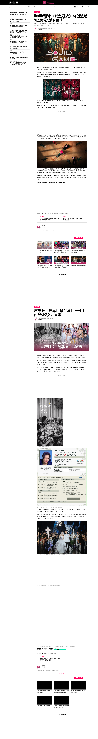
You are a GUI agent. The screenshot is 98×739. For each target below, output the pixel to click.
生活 (18, 61)
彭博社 (39, 72)
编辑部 (40, 29)
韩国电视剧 (61, 213)
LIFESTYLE (40, 7)
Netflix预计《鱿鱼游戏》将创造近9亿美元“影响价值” (18, 13)
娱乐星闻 (29, 7)
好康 (50, 7)
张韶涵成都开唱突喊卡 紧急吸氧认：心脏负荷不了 (18, 47)
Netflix (52, 213)
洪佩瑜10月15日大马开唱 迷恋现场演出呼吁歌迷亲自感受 (18, 25)
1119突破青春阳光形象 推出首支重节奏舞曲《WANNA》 (18, 36)
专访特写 (46, 7)
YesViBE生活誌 (60, 7)
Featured (47, 213)
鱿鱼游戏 (66, 213)
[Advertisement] (62, 121)
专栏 (54, 7)
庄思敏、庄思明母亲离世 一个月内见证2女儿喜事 (18, 20)
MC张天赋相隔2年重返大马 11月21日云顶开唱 (18, 52)
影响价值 (56, 213)
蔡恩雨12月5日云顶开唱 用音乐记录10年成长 (19, 58)
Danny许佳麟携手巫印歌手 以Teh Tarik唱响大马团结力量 (18, 63)
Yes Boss (61, 653)
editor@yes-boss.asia (59, 182)
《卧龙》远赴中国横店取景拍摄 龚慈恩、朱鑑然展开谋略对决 (18, 31)
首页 (20, 7)
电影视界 (34, 7)
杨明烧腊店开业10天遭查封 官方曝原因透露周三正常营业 (18, 42)
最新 (24, 7)
